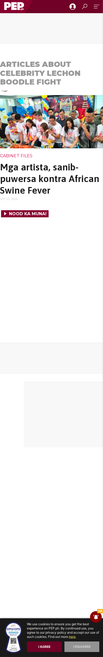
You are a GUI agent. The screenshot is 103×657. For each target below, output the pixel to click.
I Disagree (82, 647)
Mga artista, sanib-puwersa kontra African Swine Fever (49, 178)
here (72, 637)
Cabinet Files (16, 155)
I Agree (44, 647)
